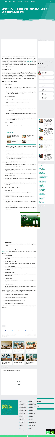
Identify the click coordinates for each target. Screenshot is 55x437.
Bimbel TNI (31, 416)
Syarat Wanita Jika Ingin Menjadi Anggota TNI (48, 155)
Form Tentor (20, 1)
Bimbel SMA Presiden (31, 140)
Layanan (6, 1)
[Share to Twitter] (12, 330)
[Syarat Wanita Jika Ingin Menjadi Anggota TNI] (41, 156)
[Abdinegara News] (2, 1)
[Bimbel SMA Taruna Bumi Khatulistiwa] (9, 136)
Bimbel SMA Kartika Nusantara (29, 363)
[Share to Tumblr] (32, 330)
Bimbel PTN (31, 410)
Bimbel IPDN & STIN (32, 404)
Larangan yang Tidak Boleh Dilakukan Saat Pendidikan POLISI (48, 120)
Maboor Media (31, 430)
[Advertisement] (27, 30)
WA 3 (34, 435)
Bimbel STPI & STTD (32, 413)
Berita (21, 401)
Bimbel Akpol (26, 1)
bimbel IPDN (29, 61)
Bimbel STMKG (22, 413)
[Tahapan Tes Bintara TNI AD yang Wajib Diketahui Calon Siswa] (41, 130)
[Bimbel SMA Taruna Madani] (24, 136)
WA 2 (21, 435)
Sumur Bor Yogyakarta (32, 425)
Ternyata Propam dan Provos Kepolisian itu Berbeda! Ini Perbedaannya (48, 146)
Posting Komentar (4, 14)
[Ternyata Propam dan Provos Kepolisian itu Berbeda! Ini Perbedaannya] (41, 146)
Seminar (21, 425)
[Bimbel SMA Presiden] (24, 141)
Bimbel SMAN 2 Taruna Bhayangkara (16, 141)
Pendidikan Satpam (32, 422)
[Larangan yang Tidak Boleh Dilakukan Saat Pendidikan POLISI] (41, 121)
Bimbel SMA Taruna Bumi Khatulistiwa (15, 136)
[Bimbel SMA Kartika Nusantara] (31, 357)
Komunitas (31, 419)
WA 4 (48, 435)
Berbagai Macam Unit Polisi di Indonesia (48, 138)
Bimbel (30, 401)
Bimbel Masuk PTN (23, 407)
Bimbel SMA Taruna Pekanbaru (5, 351)
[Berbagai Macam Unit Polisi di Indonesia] (41, 139)
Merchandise (22, 422)
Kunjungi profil (44, 73)
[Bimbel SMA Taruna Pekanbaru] (6, 345)
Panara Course (5, 251)
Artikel (10, 1)
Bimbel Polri (33, 1)
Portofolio (14, 1)
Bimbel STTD (22, 416)
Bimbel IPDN (22, 404)
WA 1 (7, 435)
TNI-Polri (30, 428)
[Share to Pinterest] (19, 330)
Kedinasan (21, 419)
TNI (20, 428)
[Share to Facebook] (5, 330)
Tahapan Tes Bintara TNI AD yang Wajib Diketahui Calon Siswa (48, 129)
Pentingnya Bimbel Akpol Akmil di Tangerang (9, 336)
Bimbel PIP (31, 407)
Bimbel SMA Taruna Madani (30, 136)
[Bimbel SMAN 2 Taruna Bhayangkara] (9, 141)
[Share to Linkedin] (25, 330)
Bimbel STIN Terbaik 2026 (30, 335)
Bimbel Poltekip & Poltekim (23, 410)
